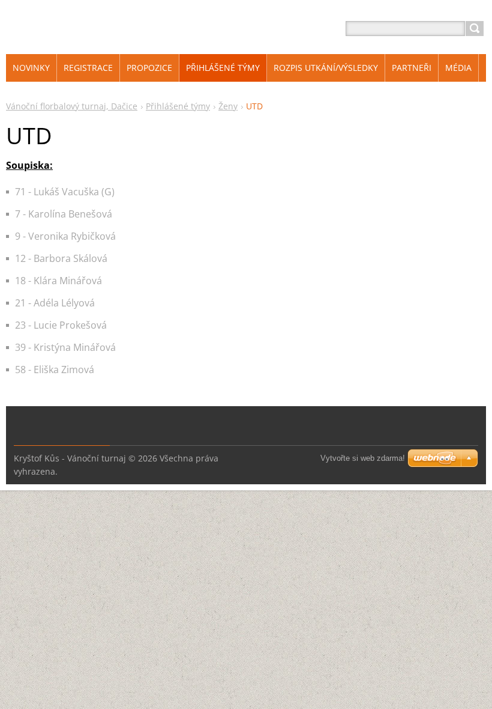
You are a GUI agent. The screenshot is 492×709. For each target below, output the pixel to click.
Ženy (228, 106)
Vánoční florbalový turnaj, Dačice (71, 106)
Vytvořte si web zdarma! (362, 458)
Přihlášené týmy (178, 106)
